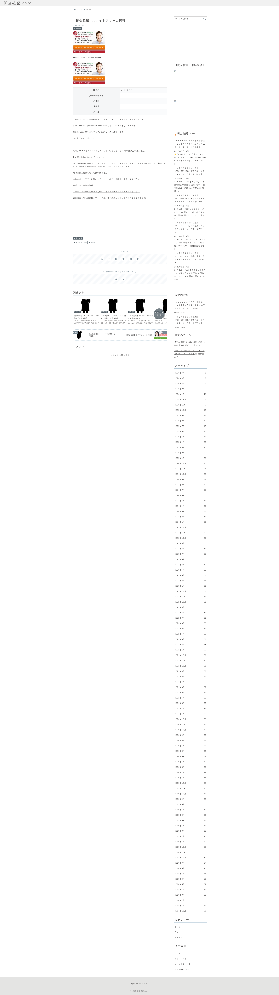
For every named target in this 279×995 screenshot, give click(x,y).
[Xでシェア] (102, 259)
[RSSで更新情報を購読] (123, 279)
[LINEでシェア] (123, 259)
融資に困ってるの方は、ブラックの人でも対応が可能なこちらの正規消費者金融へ (110, 198)
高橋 (196, 345)
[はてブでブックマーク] (116, 259)
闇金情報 (79, 238)
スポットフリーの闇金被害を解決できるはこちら (106, 192)
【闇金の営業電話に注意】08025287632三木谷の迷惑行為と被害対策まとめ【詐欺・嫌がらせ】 (190, 257)
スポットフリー (81, 242)
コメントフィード (183, 964)
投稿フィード (181, 959)
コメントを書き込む (120, 355)
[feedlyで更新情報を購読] (116, 279)
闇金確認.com (186, 133)
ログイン (179, 953)
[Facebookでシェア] (109, 259)
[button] (138, 259)
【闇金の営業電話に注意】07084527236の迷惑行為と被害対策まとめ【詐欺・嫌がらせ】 (190, 171)
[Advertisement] (89, 216)
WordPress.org (182, 969)
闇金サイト (95, 242)
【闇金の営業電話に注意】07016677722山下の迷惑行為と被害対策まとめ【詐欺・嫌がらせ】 (190, 227)
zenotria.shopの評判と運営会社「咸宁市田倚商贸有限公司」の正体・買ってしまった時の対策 (190, 144)
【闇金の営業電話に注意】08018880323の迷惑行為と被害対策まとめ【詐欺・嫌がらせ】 (190, 198)
